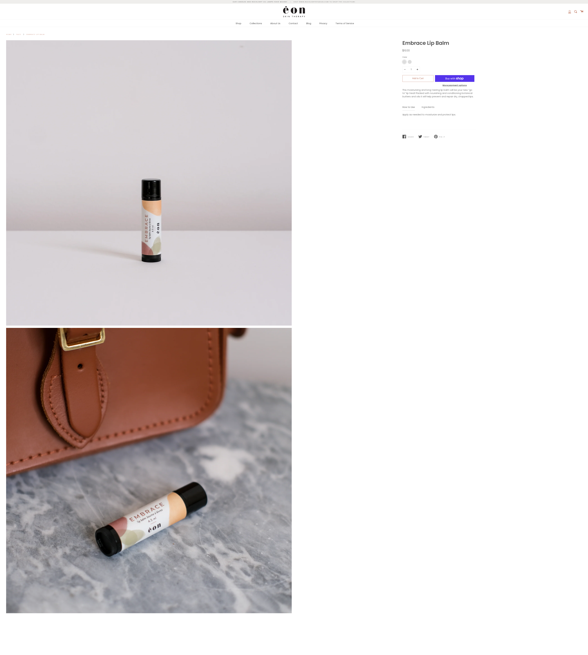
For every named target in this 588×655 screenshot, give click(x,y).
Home (9, 34)
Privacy (323, 23)
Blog (308, 23)
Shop (238, 23)
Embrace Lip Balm (35, 34)
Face (18, 34)
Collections (256, 23)
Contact (293, 23)
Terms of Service (344, 23)
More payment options (455, 85)
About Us (275, 23)
